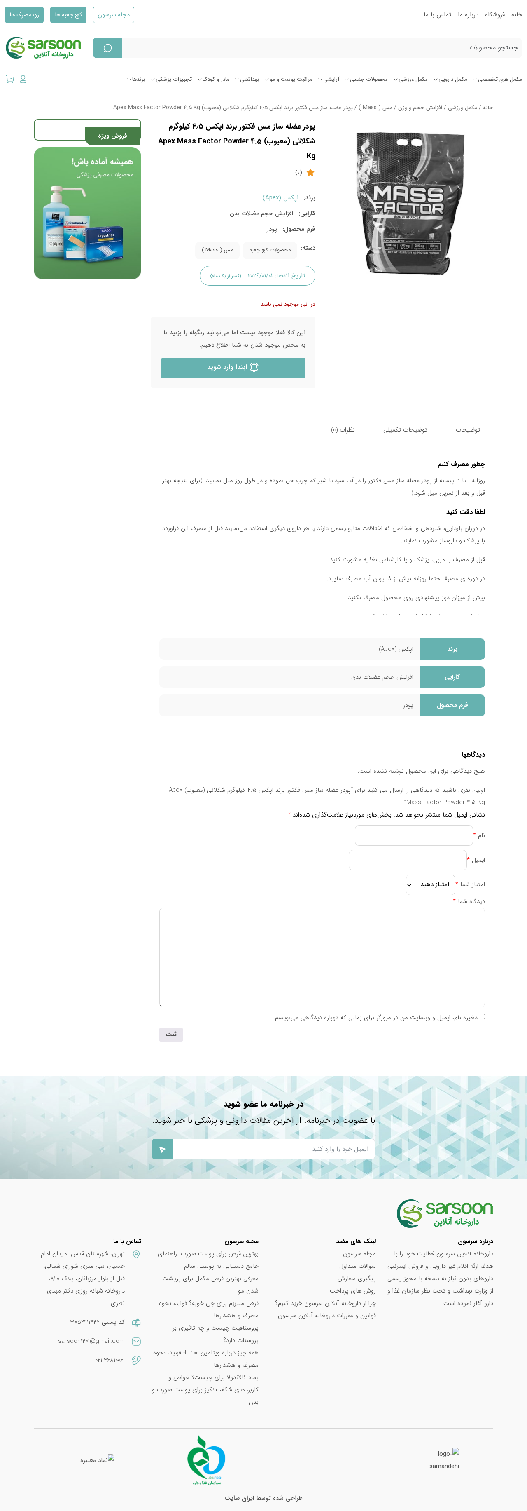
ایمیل (476, 860)
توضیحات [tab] (468, 430)
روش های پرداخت (353, 1291)
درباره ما (468, 15)
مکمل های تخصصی (500, 79)
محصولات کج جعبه (270, 250)
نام (479, 835)
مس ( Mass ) (375, 107)
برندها (138, 79)
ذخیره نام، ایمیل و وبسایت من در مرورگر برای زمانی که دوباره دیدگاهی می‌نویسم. (375, 1018)
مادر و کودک (216, 79)
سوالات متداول (357, 1266)
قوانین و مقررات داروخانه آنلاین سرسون (327, 1316)
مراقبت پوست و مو (291, 79)
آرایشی (331, 79)
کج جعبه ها (68, 15)
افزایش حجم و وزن (420, 107)
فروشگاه (495, 15)
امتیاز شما (470, 884)
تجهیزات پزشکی (174, 79)
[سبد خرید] (10, 79)
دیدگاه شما (469, 901)
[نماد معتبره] (97, 1460)
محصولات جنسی (369, 79)
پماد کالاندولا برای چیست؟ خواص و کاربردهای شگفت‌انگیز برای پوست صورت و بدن (205, 1390)
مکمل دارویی (452, 79)
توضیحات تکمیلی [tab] (405, 430)
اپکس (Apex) (280, 198)
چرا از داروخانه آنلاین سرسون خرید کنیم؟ (325, 1303)
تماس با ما (437, 15)
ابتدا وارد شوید (228, 367)
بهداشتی (249, 79)
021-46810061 (110, 1360)
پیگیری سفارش (357, 1278)
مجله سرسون (114, 15)
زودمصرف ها (24, 15)
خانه (516, 15)
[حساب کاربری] (23, 79)
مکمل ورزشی (413, 79)
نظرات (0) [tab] (343, 430)
